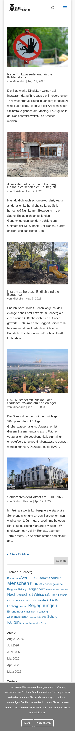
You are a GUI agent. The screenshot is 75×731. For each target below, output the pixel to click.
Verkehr (56, 589)
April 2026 (13, 665)
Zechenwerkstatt (17, 616)
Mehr (27, 723)
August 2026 (15, 638)
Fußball (64, 589)
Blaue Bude (14, 578)
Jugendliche (34, 623)
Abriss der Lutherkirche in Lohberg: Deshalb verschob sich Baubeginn (32, 186)
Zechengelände (53, 584)
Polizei (49, 589)
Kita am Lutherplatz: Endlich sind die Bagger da (33, 293)
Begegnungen (42, 605)
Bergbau (12, 589)
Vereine (28, 578)
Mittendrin (19, 81)
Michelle (18, 298)
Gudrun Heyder (22, 501)
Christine (18, 191)
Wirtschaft (42, 594)
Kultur (13, 622)
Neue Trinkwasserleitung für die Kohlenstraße (29, 76)
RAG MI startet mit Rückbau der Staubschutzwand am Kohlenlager (31, 401)
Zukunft (23, 606)
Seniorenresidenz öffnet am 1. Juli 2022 (35, 497)
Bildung (22, 589)
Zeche (43, 623)
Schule (52, 616)
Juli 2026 (13, 645)
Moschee (41, 617)
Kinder (36, 583)
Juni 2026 (13, 652)
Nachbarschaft (20, 594)
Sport (54, 594)
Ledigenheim (36, 589)
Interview (33, 617)
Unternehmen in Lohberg (34, 611)
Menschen (18, 583)
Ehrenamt (13, 611)
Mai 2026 (13, 658)
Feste (41, 600)
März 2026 (14, 671)
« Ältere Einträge (18, 554)
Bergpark (23, 623)
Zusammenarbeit (48, 578)
